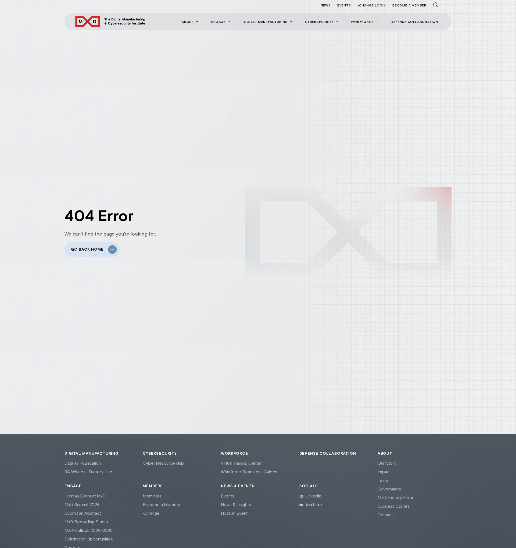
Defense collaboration (327, 453)
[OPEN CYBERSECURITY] (337, 22)
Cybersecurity (160, 453)
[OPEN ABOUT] (197, 22)
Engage (73, 486)
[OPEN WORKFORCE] (376, 22)
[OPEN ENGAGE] (229, 22)
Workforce (234, 453)
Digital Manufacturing (91, 453)
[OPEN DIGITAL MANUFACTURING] (291, 22)
